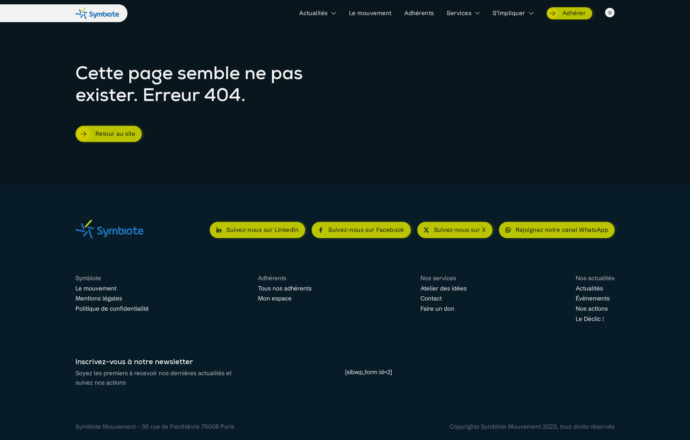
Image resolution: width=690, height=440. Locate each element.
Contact (431, 298)
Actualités (313, 13)
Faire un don (437, 308)
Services (459, 13)
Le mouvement (370, 13)
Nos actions (592, 308)
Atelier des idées (443, 288)
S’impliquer (509, 13)
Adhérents (419, 13)
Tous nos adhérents (285, 288)
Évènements (593, 298)
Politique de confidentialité (112, 308)
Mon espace (275, 298)
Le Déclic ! (590, 319)
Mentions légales (98, 298)
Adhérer (574, 13)
